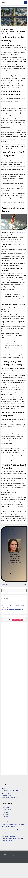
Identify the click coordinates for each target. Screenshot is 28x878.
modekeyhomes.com (10, 836)
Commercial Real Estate (7, 33)
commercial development (20, 232)
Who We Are (4, 799)
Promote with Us (5, 811)
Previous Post (4, 584)
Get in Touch (4, 800)
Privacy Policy (5, 816)
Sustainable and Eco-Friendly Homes (10, 790)
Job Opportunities (6, 812)
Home (3, 788)
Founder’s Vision (5, 807)
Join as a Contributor (6, 809)
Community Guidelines (6, 814)
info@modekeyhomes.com (10, 842)
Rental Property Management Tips (9, 797)
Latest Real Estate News (7, 795)
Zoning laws (4, 43)
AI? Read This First (6, 818)
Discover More (17, 619)
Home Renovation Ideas (7, 793)
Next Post (24, 584)
